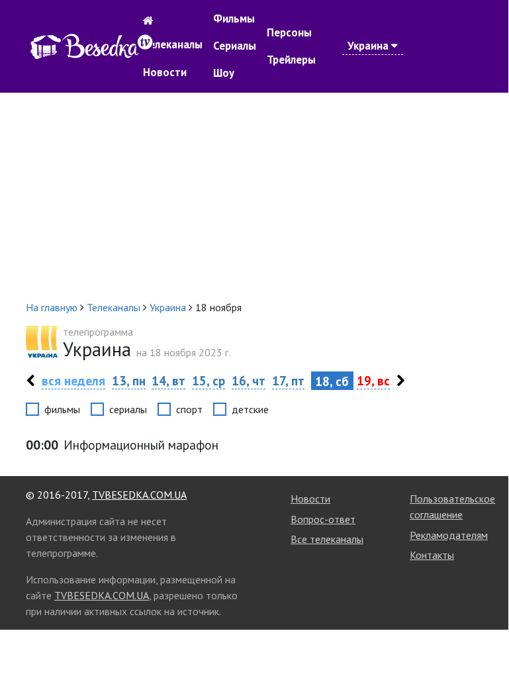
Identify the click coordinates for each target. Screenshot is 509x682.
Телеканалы (173, 44)
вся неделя (73, 380)
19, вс (373, 380)
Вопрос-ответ (323, 519)
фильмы (62, 409)
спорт (189, 409)
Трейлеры (291, 59)
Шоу (223, 73)
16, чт (248, 380)
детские (250, 409)
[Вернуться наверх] (485, 641)
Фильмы (234, 18)
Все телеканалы (327, 539)
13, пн (129, 380)
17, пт (288, 380)
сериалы (128, 409)
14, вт (168, 380)
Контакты (432, 554)
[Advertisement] (254, 196)
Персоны (289, 32)
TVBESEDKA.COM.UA (139, 494)
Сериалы (234, 45)
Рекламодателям (449, 535)
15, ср (208, 380)
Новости (165, 72)
